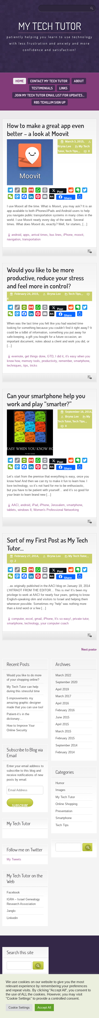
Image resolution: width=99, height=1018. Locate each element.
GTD (50, 356)
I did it (59, 356)
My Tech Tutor (49, 26)
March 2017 (63, 696)
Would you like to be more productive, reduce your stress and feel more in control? (45, 278)
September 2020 (66, 682)
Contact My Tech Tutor (48, 81)
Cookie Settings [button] (19, 1007)
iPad (35, 505)
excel (29, 618)
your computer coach (55, 623)
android (16, 234)
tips (25, 365)
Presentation (63, 811)
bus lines (55, 234)
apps (26, 234)
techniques (14, 365)
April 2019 (62, 689)
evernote (17, 356)
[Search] (92, 8)
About (79, 81)
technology (31, 623)
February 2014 (65, 752)
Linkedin (12, 918)
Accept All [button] (44, 1007)
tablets (11, 510)
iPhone (68, 234)
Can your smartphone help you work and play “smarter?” (46, 400)
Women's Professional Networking (56, 510)
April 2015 (62, 724)
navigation (13, 239)
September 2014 (66, 745)
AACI (15, 505)
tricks (33, 365)
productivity (49, 361)
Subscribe (20, 805)
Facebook (13, 892)
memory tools (31, 361)
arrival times (39, 234)
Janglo (11, 911)
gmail (38, 618)
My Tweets (14, 859)
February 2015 (65, 738)
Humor (59, 783)
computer (18, 618)
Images (60, 790)
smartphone (81, 361)
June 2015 (62, 717)
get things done (35, 356)
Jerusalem (58, 505)
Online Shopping (66, 804)
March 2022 (63, 675)
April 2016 (62, 703)
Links (63, 88)
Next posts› (89, 649)
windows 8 (25, 510)
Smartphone (63, 818)
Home (19, 81)
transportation (31, 239)
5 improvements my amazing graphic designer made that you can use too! (25, 703)
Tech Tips (71, 151)
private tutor (80, 618)
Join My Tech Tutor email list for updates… (49, 95)
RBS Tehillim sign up (49, 102)
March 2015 (63, 731)
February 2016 (65, 710)
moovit (78, 234)
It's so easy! (63, 618)
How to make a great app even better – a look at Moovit (45, 130)
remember (65, 361)
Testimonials (42, 88)
